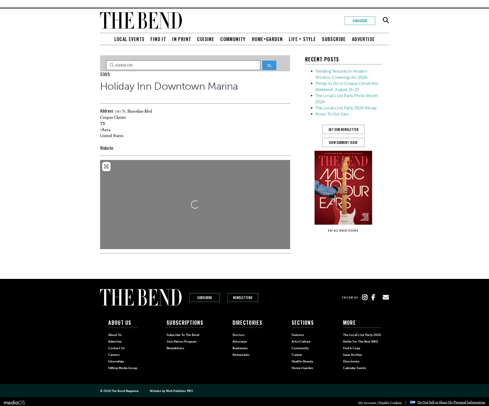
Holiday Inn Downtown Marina (169, 86)
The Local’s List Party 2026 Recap (345, 107)
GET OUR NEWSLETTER (343, 129)
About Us (114, 335)
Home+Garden (267, 39)
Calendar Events (354, 368)
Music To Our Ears (331, 114)
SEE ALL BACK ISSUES (343, 230)
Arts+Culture (301, 341)
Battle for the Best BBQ (360, 341)
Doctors (238, 335)
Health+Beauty (302, 361)
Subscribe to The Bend (183, 335)
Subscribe (360, 20)
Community (233, 39)
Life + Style (302, 39)
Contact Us (116, 348)
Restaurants (241, 355)
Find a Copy (351, 348)
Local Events (129, 39)
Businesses (240, 348)
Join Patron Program (182, 341)
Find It (158, 39)
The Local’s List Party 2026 (362, 335)
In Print (181, 39)
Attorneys (240, 341)
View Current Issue (343, 142)
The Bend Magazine (125, 391)
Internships (116, 361)
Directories (351, 361)
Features (298, 335)
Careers (113, 355)
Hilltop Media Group (122, 368)
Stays (105, 74)
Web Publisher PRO (179, 391)
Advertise (363, 39)
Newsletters (242, 297)
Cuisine (205, 39)
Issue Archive (352, 355)
